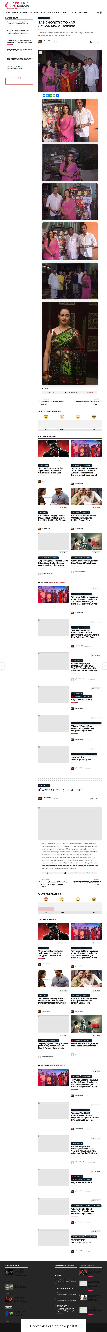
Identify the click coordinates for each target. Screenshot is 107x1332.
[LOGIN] (101, 12)
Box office (88, 1205)
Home (8, 12)
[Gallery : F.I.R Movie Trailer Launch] (2, 666)
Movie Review (44, 465)
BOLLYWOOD (65, 12)
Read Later (51, 392)
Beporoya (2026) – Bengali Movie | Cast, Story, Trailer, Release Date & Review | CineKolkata (53, 563)
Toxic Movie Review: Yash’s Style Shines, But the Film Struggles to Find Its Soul (50, 470)
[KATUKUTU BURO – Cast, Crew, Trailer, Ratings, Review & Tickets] (9, 1313)
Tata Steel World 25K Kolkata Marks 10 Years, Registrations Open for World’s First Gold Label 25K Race (85, 633)
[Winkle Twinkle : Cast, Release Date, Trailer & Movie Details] (86, 541)
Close (104, 1325)
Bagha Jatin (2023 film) (81, 699)
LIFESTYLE (74, 12)
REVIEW (56, 12)
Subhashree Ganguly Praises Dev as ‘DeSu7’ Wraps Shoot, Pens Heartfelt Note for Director (52, 517)
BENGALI (15, 12)
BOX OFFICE (83, 12)
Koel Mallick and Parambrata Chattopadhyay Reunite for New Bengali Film (84, 517)
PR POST (75, 627)
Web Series (86, 512)
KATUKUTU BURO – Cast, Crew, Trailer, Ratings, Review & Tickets (19, 1313)
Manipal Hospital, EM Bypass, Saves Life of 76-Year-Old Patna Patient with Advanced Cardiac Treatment (84, 667)
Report (91, 392)
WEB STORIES (24, 12)
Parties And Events (79, 1236)
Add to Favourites (72, 392)
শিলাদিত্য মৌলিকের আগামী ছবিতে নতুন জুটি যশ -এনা (66, 1294)
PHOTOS (42, 12)
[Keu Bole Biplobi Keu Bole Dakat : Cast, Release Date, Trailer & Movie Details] (9, 1299)
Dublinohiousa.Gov (62, 1305)
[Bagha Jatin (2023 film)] (53, 694)
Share (40, 52)
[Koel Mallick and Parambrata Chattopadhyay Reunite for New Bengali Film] (86, 496)
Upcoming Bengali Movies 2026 (49, 557)
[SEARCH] (98, 12)
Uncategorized (87, 465)
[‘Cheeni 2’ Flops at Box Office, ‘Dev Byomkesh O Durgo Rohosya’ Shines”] (53, 723)
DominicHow (60, 1292)
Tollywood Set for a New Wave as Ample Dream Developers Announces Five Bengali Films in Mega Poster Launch (84, 471)
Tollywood (76, 465)
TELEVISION (34, 12)
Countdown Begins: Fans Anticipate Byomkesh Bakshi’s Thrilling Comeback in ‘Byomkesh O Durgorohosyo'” (65, 1309)
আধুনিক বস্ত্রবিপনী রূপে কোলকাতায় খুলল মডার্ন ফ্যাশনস (81, 758)
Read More (8, 1281)
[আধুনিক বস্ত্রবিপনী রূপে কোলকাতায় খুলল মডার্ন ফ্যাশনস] (53, 754)
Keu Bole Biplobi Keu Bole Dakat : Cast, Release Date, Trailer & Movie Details (20, 1299)
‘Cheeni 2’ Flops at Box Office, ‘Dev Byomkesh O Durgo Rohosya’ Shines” (82, 728)
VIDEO (49, 12)
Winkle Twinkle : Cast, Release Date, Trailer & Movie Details (84, 562)
